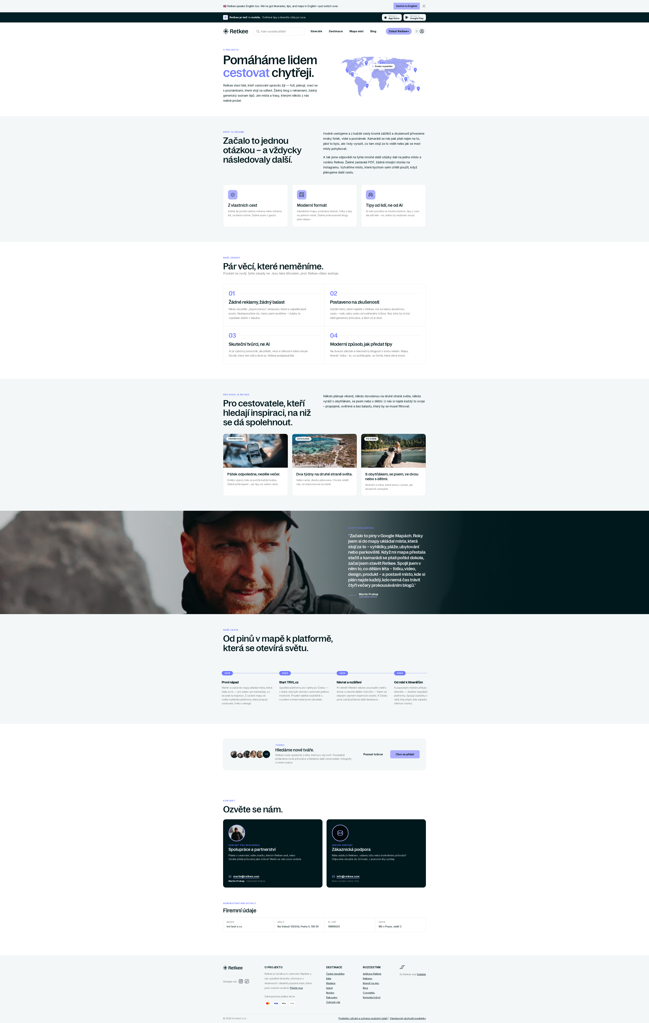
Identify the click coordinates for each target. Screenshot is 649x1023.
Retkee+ (367, 978)
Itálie (328, 978)
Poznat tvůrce (373, 754)
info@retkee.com (348, 876)
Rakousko (331, 997)
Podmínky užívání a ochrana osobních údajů (363, 1018)
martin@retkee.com (246, 876)
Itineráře (316, 31)
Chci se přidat (405, 754)
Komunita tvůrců (371, 997)
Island (329, 988)
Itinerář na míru (371, 983)
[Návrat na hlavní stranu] (235, 33)
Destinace (336, 31)
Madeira (330, 983)
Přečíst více (296, 988)
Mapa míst (357, 31)
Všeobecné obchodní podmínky (408, 1018)
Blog (373, 31)
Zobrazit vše (333, 1002)
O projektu (369, 992)
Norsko (330, 992)
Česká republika (335, 973)
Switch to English (406, 6)
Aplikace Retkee (372, 973)
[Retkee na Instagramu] (241, 981)
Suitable (421, 974)
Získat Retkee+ (399, 31)
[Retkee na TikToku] (247, 981)
